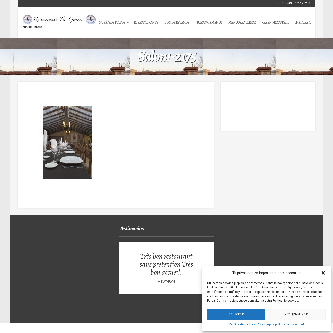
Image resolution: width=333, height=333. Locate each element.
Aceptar (236, 314)
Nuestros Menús (209, 22)
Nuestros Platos (112, 22)
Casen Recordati (275, 22)
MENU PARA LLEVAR (242, 22)
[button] (323, 272)
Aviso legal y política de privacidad (280, 324)
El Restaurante (146, 22)
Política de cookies (242, 324)
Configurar (296, 314)
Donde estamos (176, 22)
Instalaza (302, 22)
